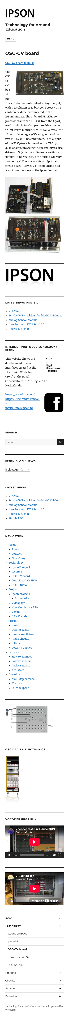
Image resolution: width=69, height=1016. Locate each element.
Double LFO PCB (19, 329)
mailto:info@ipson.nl (19, 407)
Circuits (13, 620)
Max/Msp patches (23, 679)
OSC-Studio (19, 585)
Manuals (17, 683)
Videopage (18, 602)
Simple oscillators (23, 634)
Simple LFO (16, 518)
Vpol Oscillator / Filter (26, 607)
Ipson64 (17, 571)
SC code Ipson (20, 687)
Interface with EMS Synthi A (26, 324)
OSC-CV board (21, 576)
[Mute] (54, 855)
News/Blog (19, 558)
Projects (14, 589)
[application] (34, 841)
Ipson (12, 544)
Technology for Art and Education (22, 1006)
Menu (10, 38)
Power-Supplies (22, 647)
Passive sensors (21, 661)
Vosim (16, 611)
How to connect (22, 656)
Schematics (22, 598)
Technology (16, 562)
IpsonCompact (21, 567)
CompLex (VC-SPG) (24, 580)
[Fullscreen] (59, 855)
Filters (16, 643)
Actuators (18, 670)
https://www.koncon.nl (20, 394)
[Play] (9, 855)
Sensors (14, 652)
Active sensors (21, 665)
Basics (16, 625)
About (15, 549)
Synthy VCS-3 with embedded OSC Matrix (35, 315)
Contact (17, 553)
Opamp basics (20, 629)
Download (15, 674)
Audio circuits (20, 638)
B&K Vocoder (20, 616)
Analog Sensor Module (23, 320)
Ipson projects (21, 594)
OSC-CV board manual (19, 62)
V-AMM (14, 311)
